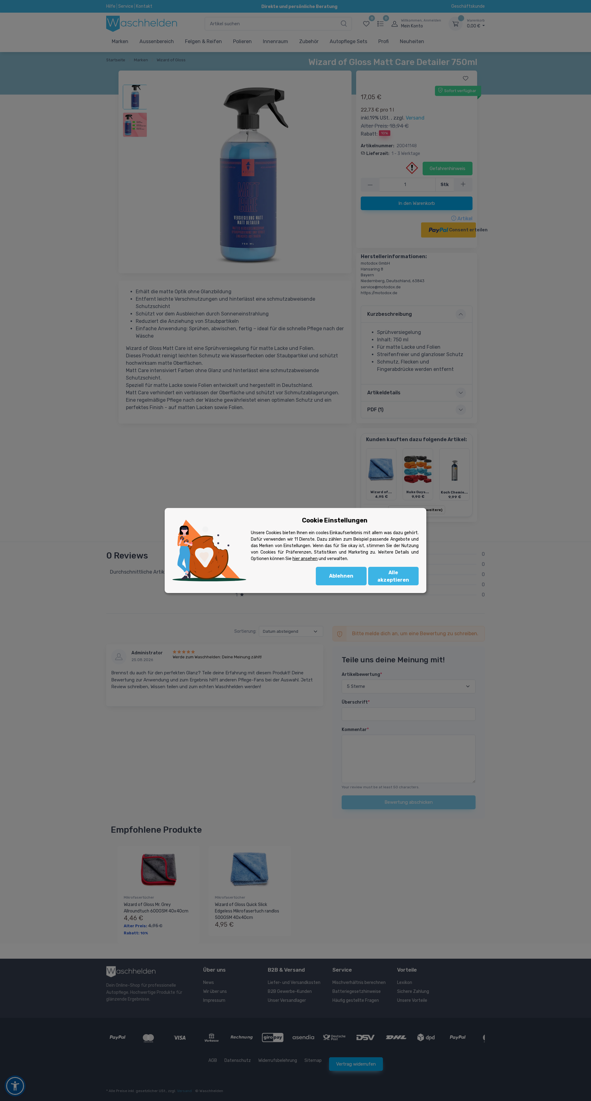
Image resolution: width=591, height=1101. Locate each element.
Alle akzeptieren (393, 576)
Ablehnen (341, 576)
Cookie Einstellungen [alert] (335, 520)
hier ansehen (305, 558)
